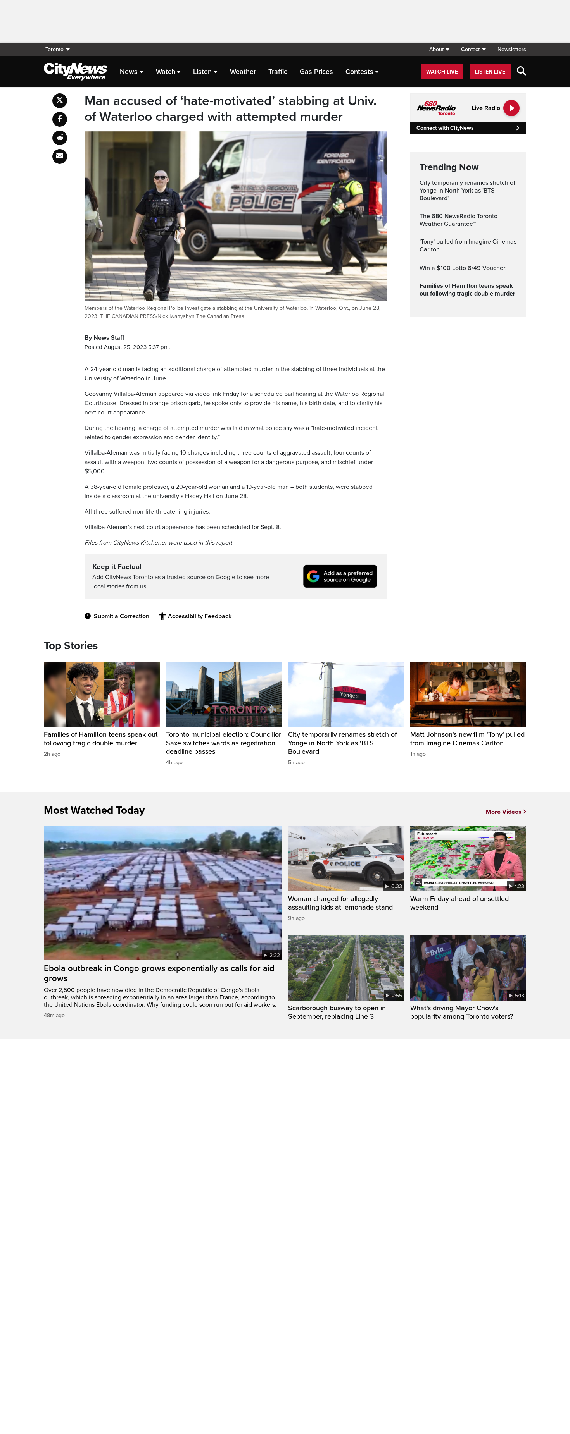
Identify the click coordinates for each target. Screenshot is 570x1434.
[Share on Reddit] (59, 138)
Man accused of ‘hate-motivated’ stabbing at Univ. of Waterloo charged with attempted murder (231, 109)
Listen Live (490, 72)
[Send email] (59, 156)
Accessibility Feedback (199, 616)
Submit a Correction (121, 616)
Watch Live (442, 72)
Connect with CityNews (444, 128)
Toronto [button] (54, 49)
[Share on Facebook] (59, 119)
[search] (521, 71)
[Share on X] (59, 100)
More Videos (504, 812)
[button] (439, 49)
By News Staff (104, 338)
